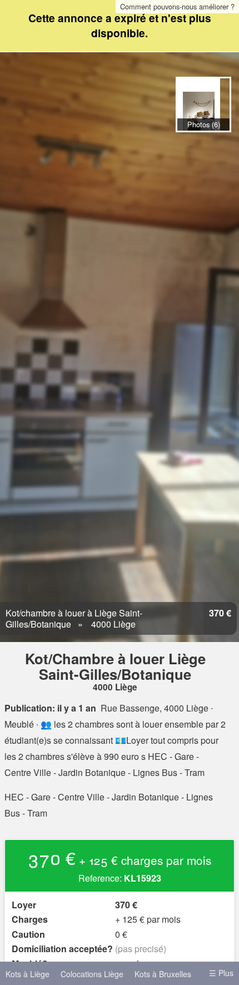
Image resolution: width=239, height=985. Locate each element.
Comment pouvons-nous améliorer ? (177, 6)
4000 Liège (112, 624)
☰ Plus (221, 972)
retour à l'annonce (215, 144)
